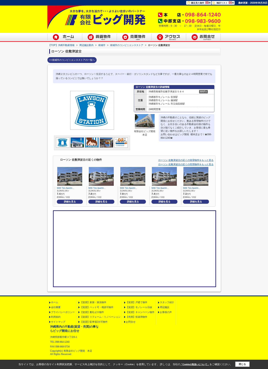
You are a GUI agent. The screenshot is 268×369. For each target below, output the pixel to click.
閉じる (242, 364)
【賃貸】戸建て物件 (136, 302)
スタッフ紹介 (167, 302)
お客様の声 (166, 312)
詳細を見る (70, 201)
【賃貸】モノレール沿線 (139, 307)
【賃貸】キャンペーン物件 (140, 312)
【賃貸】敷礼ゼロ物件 (92, 312)
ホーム (54, 302)
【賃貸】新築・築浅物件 (93, 302)
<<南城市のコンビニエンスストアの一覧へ (72, 60)
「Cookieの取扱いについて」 (194, 364)
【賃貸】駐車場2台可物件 (94, 321)
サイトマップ (58, 321)
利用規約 (56, 317)
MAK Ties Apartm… (65, 188)
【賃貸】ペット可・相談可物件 (96, 307)
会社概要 (56, 307)
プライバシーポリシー (63, 312)
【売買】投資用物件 (136, 317)
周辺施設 (164, 307)
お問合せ (130, 321)
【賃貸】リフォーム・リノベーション (100, 317)
